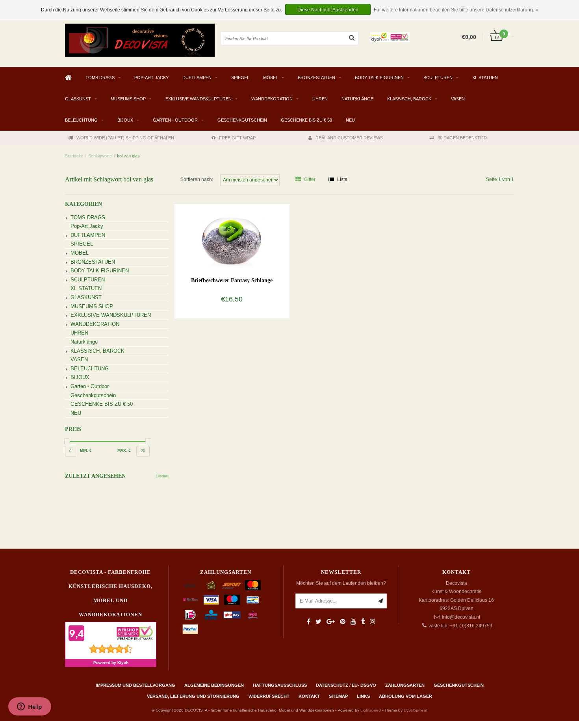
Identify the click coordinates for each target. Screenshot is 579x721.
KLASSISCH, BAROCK (409, 98)
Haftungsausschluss (280, 685)
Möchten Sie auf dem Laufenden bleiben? (341, 583)
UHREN (320, 98)
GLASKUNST (78, 98)
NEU (350, 120)
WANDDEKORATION (272, 98)
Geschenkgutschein (242, 120)
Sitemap (338, 696)
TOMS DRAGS (100, 77)
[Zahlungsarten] (190, 585)
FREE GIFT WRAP (237, 137)
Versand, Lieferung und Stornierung (193, 696)
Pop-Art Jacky (151, 77)
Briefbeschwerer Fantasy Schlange (232, 280)
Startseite (74, 155)
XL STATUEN (485, 77)
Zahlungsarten (405, 685)
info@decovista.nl (461, 617)
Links (363, 696)
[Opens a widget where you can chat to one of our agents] (29, 707)
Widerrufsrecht (269, 696)
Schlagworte (100, 155)
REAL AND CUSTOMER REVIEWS (349, 137)
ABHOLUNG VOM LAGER (405, 696)
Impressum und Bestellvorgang (135, 685)
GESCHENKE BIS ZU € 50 (306, 120)
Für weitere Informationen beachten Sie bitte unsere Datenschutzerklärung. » (456, 10)
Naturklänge (357, 98)
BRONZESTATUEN (316, 77)
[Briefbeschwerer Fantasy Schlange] (231, 235)
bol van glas (128, 155)
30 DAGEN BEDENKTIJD (462, 137)
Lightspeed (370, 710)
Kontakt (309, 696)
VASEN (458, 98)
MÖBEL (270, 77)
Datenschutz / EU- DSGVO (346, 685)
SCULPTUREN (438, 77)
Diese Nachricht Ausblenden (327, 10)
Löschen (162, 476)
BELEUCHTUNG (81, 120)
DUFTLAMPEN (197, 77)
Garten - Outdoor (175, 120)
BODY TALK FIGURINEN (379, 77)
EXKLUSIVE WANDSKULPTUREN (198, 98)
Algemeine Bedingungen (214, 685)
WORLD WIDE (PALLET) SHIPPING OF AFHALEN (125, 137)
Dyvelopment (415, 710)
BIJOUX (125, 120)
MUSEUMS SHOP (128, 98)
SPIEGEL (240, 77)
